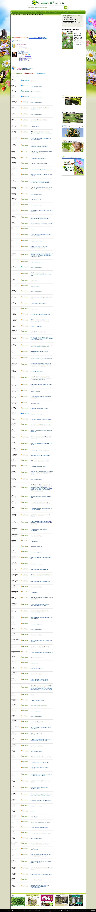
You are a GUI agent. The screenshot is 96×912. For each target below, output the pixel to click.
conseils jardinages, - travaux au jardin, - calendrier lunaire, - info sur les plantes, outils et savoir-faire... (73, 37)
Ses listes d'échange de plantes (25, 58)
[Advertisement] (36, 25)
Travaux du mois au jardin (69, 19)
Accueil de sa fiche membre (23, 47)
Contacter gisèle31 (23, 59)
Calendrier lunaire (67, 17)
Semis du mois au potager (69, 21)
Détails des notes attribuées (25, 57)
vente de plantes (76, 22)
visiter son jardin (28, 56)
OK (49, 911)
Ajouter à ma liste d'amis (24, 60)
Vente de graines (67, 22)
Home (12, 12)
